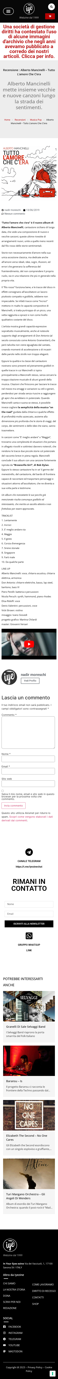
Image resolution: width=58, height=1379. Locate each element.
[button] (8, 11)
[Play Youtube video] (29, 644)
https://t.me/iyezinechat (29, 866)
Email (6, 766)
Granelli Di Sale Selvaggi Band (25, 1026)
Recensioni (20, 119)
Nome (6, 754)
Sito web (7, 779)
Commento (9, 715)
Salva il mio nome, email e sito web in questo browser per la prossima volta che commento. (28, 796)
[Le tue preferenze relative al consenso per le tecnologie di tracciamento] (53, 1374)
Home (7, 119)
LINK (29, 950)
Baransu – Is (14, 1081)
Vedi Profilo (30, 680)
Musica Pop (36, 119)
